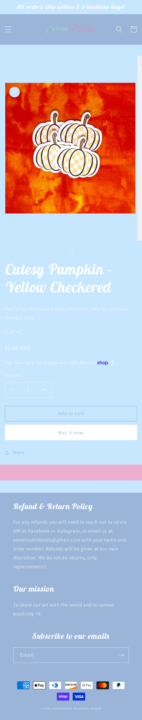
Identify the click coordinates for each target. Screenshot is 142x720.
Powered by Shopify (87, 708)
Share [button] (19, 452)
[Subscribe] (121, 655)
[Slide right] (85, 253)
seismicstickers (62, 708)
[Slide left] (56, 253)
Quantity (13, 374)
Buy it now (71, 432)
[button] (8, 29)
